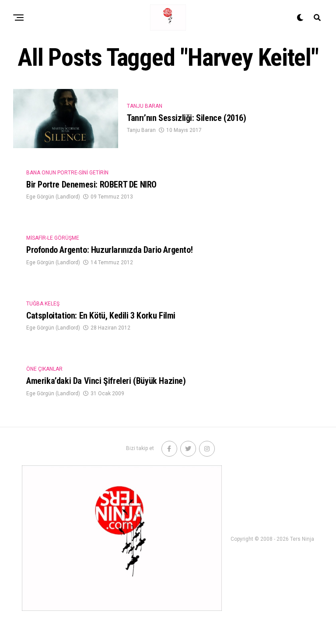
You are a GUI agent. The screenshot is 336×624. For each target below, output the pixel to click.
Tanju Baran (141, 130)
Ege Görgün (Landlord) (53, 197)
